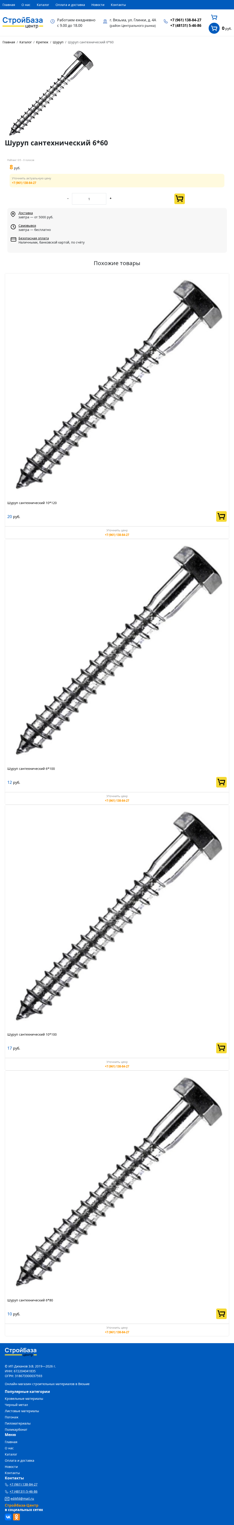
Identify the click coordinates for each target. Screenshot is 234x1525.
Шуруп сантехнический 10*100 (32, 1034)
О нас (25, 5)
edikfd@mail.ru (22, 1498)
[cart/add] (179, 199)
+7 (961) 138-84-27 (185, 19)
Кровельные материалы (24, 1398)
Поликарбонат (16, 1429)
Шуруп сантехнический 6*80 (30, 1300)
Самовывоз (27, 225)
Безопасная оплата (34, 238)
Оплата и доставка (70, 5)
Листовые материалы (22, 1411)
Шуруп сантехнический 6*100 (31, 768)
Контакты (118, 5)
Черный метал (16, 1405)
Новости (97, 5)
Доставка (26, 213)
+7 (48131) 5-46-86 (185, 25)
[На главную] (23, 22)
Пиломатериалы (18, 1423)
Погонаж (12, 1417)
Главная (9, 5)
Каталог (43, 5)
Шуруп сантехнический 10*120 (32, 503)
